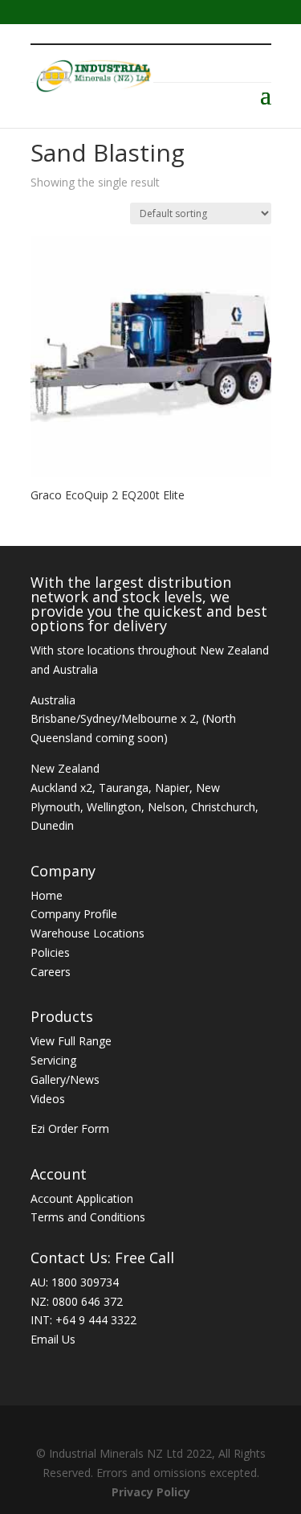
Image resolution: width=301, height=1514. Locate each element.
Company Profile (74, 913)
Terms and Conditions (88, 1217)
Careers (51, 971)
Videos (48, 1098)
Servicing (53, 1060)
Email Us (53, 1339)
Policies (50, 952)
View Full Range (71, 1040)
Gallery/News (65, 1079)
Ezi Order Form (70, 1128)
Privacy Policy (151, 1492)
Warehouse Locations (87, 933)
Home (47, 895)
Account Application (82, 1198)
